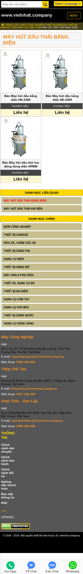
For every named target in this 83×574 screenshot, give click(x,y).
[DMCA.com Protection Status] (15, 528)
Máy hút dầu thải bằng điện (60, 27)
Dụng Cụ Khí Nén (16, 307)
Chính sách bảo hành (7, 460)
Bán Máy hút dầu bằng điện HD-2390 (62, 97)
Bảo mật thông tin (7, 495)
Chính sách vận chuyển (7, 448)
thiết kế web (41, 535)
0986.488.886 (25, 362)
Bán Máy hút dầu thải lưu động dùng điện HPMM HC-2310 (20, 165)
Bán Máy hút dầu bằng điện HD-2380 (20, 97)
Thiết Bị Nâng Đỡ (16, 267)
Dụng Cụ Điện (14, 259)
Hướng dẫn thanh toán (8, 485)
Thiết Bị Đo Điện (16, 291)
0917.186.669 (25, 394)
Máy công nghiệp (32, 25)
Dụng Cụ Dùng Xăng (19, 323)
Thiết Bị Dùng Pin (17, 251)
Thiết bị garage (56, 25)
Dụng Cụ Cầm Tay (16, 299)
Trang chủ (11, 25)
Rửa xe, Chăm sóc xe (20, 242)
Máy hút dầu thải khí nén (23, 208)
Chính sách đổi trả (7, 473)
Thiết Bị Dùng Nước (19, 315)
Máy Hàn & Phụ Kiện (18, 275)
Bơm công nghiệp (17, 226)
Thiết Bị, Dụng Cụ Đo (19, 283)
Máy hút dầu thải (29, 27)
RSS (4, 503)
